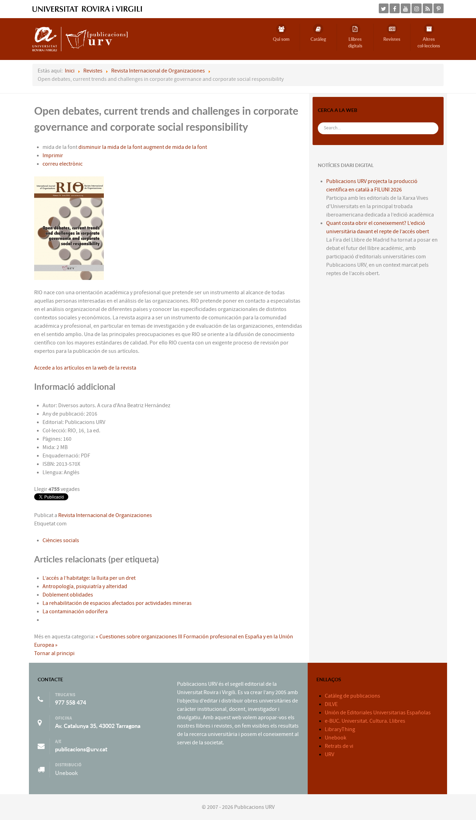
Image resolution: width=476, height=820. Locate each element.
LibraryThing (340, 729)
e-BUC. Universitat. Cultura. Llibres (365, 721)
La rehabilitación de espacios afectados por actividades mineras (117, 603)
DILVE (331, 704)
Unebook (66, 773)
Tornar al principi (54, 653)
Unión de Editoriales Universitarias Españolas (378, 712)
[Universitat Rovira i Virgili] (87, 9)
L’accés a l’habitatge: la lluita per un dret (89, 578)
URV (329, 754)
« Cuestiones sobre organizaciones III (139, 636)
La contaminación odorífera (75, 611)
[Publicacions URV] (80, 39)
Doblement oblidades (68, 595)
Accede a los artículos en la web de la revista (85, 368)
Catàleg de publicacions (352, 696)
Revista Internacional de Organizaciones (105, 515)
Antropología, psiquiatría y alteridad (85, 586)
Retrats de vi (339, 746)
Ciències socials (61, 540)
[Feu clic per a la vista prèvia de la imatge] (69, 228)
